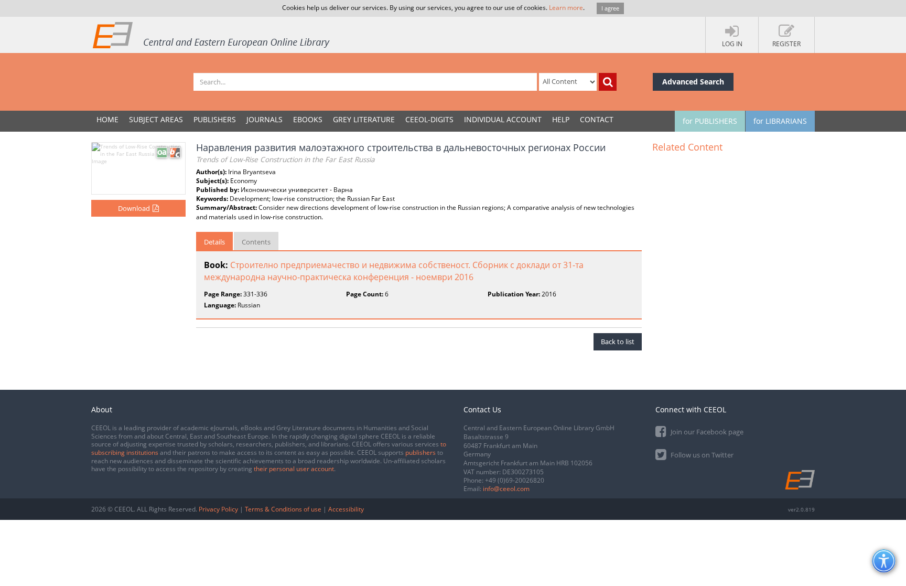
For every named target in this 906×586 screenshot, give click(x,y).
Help (560, 119)
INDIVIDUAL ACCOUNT (503, 119)
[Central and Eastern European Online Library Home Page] (211, 34)
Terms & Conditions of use (283, 509)
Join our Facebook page (706, 431)
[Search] (608, 82)
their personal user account (294, 468)
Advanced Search (693, 82)
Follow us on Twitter (701, 455)
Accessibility (346, 509)
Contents (256, 242)
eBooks (307, 119)
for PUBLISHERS (710, 121)
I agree (610, 8)
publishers (420, 452)
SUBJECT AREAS (156, 119)
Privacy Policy (218, 509)
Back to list (617, 341)
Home (107, 119)
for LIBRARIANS (780, 121)
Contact (596, 119)
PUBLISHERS (214, 119)
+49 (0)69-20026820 (514, 480)
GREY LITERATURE (364, 119)
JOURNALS (264, 119)
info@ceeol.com (506, 488)
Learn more (566, 7)
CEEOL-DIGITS (429, 119)
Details (214, 242)
